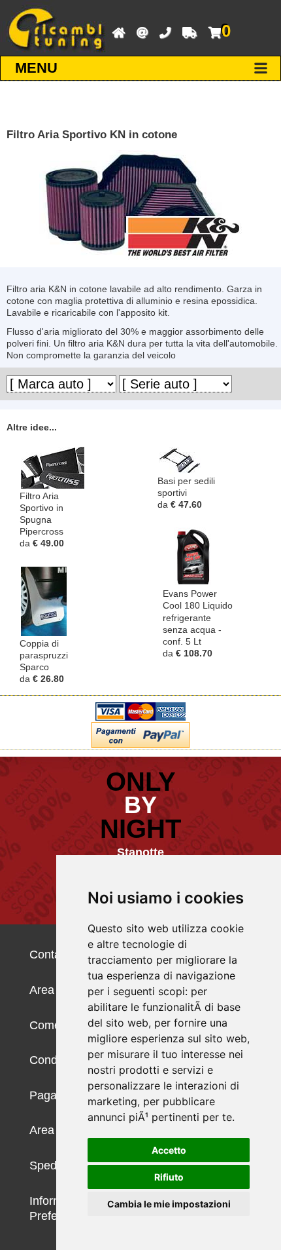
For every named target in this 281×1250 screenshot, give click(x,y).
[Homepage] (115, 31)
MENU (36, 68)
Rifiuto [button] (169, 1177)
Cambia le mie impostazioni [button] (169, 1203)
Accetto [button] (169, 1150)
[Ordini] (186, 31)
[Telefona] (162, 31)
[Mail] (139, 31)
